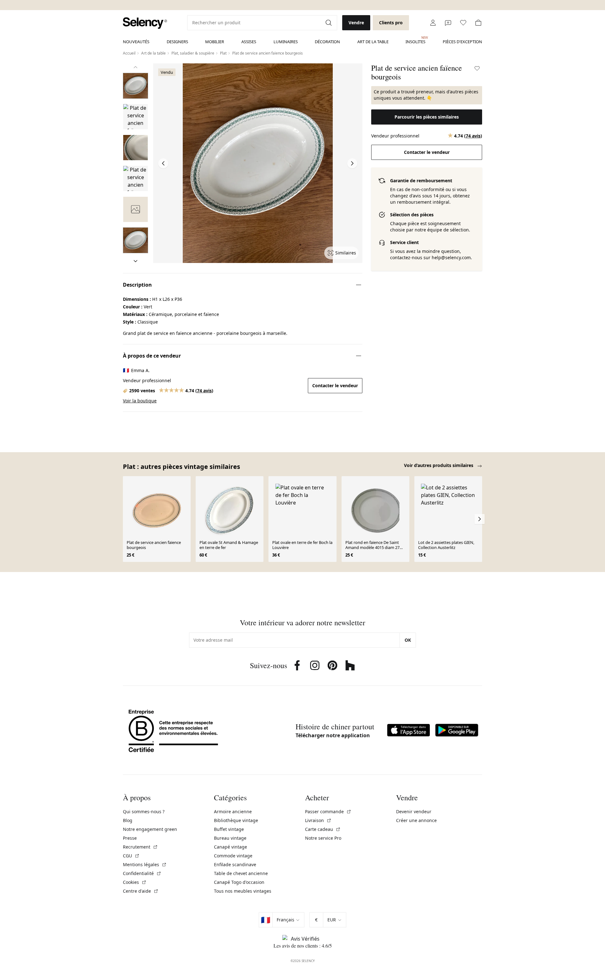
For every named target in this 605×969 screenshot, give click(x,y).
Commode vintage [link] (233, 856)
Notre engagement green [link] (150, 829)
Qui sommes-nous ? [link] (143, 811)
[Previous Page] (163, 163)
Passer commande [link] (328, 811)
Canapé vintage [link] (230, 847)
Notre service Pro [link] (323, 838)
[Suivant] (135, 261)
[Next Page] (352, 163)
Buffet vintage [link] (229, 829)
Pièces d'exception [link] (462, 41)
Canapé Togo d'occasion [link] (239, 882)
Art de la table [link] (373, 41)
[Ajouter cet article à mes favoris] (477, 68)
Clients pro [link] (391, 23)
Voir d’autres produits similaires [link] (439, 465)
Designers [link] (177, 41)
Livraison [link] (318, 820)
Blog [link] (127, 820)
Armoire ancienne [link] (233, 811)
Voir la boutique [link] (140, 401)
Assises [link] (248, 41)
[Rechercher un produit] (329, 23)
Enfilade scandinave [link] (235, 864)
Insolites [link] (415, 40)
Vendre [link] (356, 23)
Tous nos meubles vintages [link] (242, 891)
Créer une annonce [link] (416, 820)
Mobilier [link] (214, 41)
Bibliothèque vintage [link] (236, 820)
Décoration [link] (327, 41)
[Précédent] (135, 67)
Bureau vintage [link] (230, 838)
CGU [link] (131, 856)
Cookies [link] (135, 882)
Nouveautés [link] (136, 41)
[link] (145, 23)
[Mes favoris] (463, 22)
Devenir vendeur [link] (413, 811)
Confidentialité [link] (142, 873)
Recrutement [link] (140, 847)
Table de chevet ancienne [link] (241, 873)
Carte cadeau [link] (323, 829)
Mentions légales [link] (145, 864)
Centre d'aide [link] (140, 891)
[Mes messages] (448, 22)
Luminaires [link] (286, 41)
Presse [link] (130, 838)
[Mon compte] (433, 22)
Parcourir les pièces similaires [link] (427, 117)
